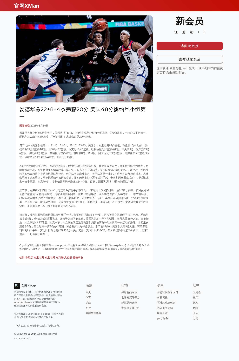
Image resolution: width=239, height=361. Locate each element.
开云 (195, 313)
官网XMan (26, 5)
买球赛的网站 (129, 292)
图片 (88, 308)
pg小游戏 (162, 318)
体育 (88, 297)
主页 (88, 292)
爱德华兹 (78, 257)
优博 (195, 308)
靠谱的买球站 (165, 308)
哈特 (22, 257)
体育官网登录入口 (167, 292)
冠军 (195, 297)
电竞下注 (162, 313)
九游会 (197, 292)
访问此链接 (190, 46)
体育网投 (162, 297)
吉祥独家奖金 (190, 59)
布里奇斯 (39, 257)
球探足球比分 (129, 302)
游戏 (88, 302)
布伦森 (29, 257)
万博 (195, 318)
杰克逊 (68, 257)
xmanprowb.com (23, 302)
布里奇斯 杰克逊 (54, 257)
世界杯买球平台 (130, 297)
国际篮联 (24, 125)
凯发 (195, 302)
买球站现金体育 (166, 302)
